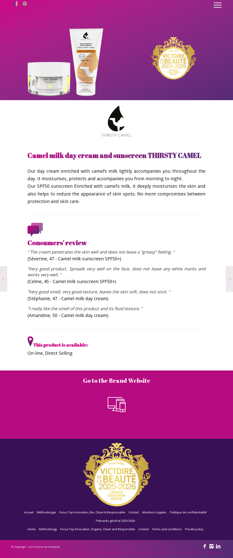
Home (32, 529)
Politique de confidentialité (188, 512)
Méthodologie (46, 512)
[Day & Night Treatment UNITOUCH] (229, 279)
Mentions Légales (154, 512)
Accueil (29, 512)
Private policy (194, 529)
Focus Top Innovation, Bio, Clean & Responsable (92, 512)
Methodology (48, 529)
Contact (134, 512)
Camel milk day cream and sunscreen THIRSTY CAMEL (114, 155)
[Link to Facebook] (204, 546)
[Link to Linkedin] (218, 546)
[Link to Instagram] (211, 546)
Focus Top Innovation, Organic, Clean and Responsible (97, 529)
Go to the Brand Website (116, 380)
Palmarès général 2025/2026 (115, 521)
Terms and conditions (167, 529)
